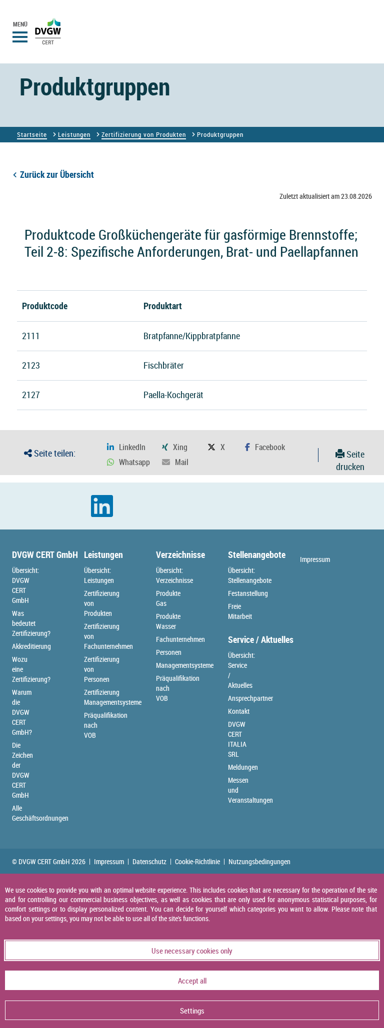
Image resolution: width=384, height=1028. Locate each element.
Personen (169, 652)
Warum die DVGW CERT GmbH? (22, 712)
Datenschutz (149, 862)
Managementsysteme (185, 665)
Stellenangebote (257, 554)
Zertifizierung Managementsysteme (113, 697)
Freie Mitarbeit (240, 611)
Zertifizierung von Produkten (144, 134)
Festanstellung (248, 593)
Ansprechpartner (250, 698)
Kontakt (239, 711)
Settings (192, 1011)
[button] (126, 447)
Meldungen (243, 767)
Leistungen (74, 134)
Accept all (192, 981)
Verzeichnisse (180, 554)
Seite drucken (350, 460)
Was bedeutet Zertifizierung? (31, 623)
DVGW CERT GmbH (45, 554)
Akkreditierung (31, 646)
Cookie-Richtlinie (197, 862)
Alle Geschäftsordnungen (40, 813)
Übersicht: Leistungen (99, 575)
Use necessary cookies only (192, 951)
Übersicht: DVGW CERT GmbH (25, 585)
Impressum (315, 559)
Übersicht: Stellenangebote (250, 575)
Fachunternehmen (180, 639)
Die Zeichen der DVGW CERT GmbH (22, 770)
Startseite (32, 134)
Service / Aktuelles (261, 639)
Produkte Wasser (168, 621)
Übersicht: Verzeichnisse (174, 575)
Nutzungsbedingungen (259, 862)
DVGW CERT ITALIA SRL (237, 739)
